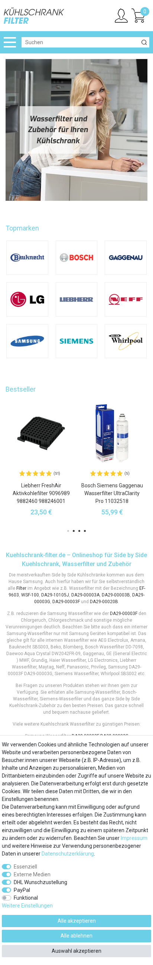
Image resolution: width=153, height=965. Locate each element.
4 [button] (85, 531)
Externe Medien (32, 874)
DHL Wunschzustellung (40, 882)
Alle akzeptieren (77, 921)
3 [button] (79, 531)
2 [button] (74, 531)
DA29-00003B (116, 595)
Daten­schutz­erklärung (68, 854)
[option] (41, 459)
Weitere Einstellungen (27, 906)
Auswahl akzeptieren (76, 951)
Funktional (26, 898)
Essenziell (25, 867)
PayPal (22, 890)
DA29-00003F (66, 601)
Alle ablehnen (76, 936)
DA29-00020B (104, 601)
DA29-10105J (55, 595)
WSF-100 (30, 595)
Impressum (134, 838)
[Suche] (144, 42)
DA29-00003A (85, 595)
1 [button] (68, 531)
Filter (21, 588)
